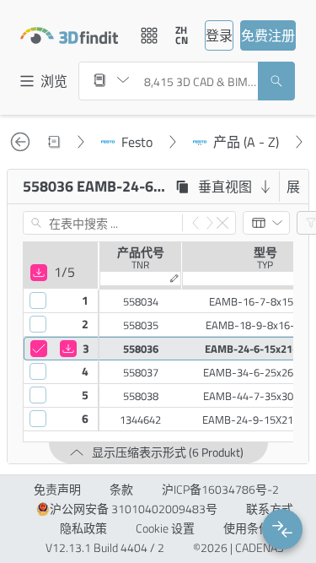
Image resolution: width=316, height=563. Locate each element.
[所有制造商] (111, 80)
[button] (282, 529)
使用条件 (246, 528)
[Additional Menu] (149, 35)
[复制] (182, 186)
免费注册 (268, 35)
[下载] (38, 272)
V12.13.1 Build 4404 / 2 (105, 548)
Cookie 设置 (165, 528)
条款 (121, 489)
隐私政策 (83, 528)
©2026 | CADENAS (238, 548)
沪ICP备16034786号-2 (220, 489)
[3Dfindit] (69, 35)
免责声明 (57, 489)
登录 (219, 35)
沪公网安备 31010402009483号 (133, 509)
